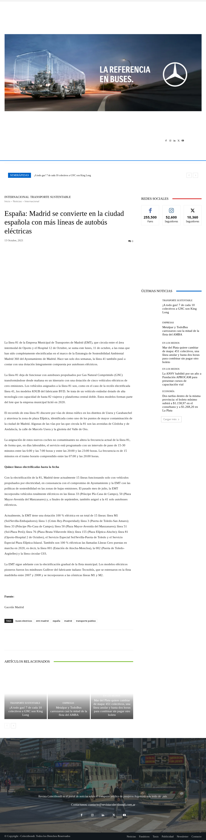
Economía (168, 391)
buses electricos (23, 620)
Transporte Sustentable (50, 197)
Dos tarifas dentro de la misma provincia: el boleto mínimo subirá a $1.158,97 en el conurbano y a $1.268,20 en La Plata (181, 403)
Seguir (171, 208)
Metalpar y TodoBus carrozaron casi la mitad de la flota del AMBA (68, 711)
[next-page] (13, 725)
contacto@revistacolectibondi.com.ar (111, 804)
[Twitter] (178, 140)
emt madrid (42, 620)
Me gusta (150, 208)
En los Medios (111, 696)
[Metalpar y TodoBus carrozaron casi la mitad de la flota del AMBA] (69, 693)
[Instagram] (170, 140)
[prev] (189, 175)
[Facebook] (166, 140)
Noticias (17, 201)
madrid (68, 620)
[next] (195, 175)
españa (56, 620)
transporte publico (86, 620)
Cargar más (170, 419)
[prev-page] (6, 725)
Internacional (16, 197)
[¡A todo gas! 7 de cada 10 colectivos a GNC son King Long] (25, 693)
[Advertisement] (103, 16)
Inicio (7, 201)
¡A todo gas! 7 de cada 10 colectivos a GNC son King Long (62, 175)
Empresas (68, 703)
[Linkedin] (174, 140)
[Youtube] (183, 140)
